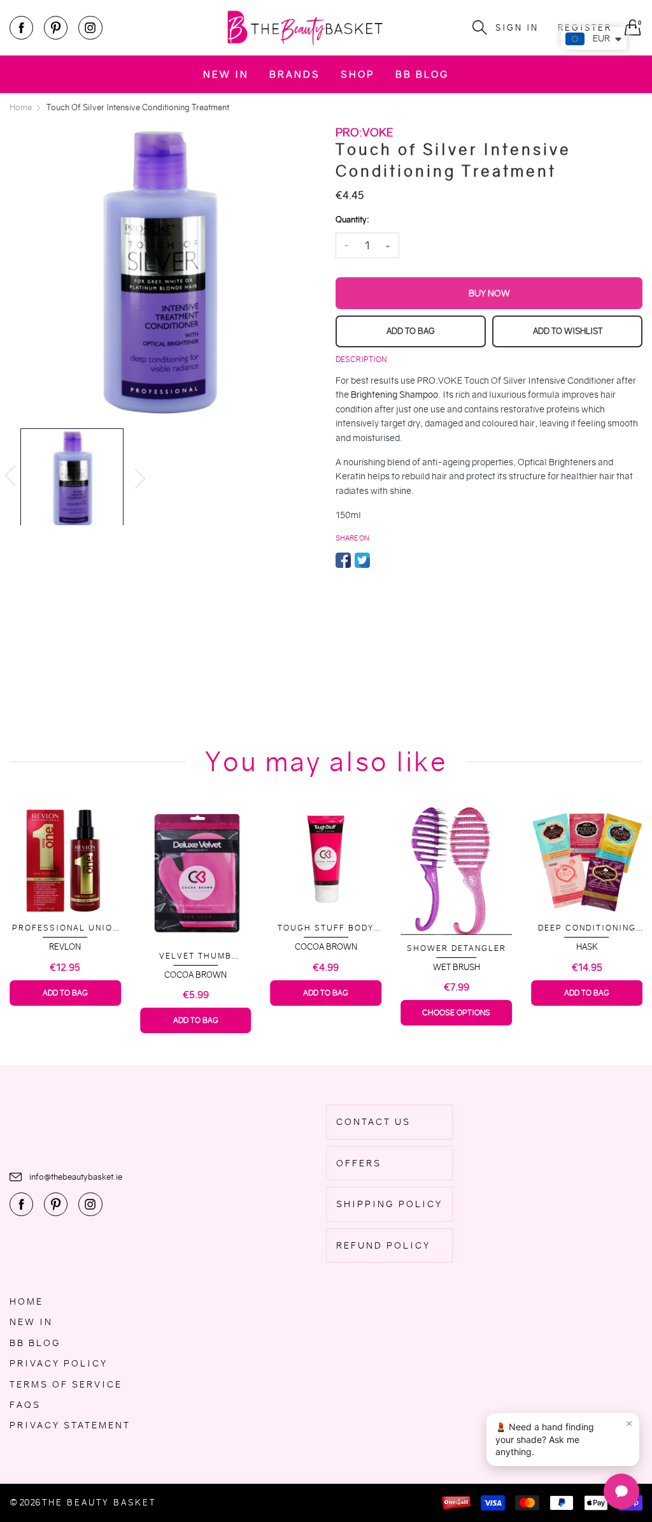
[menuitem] (226, 74)
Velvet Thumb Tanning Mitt (195, 956)
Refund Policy (383, 1245)
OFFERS (358, 1163)
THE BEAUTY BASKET (99, 1502)
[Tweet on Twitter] (362, 560)
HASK (587, 946)
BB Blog (422, 74)
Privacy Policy (59, 1363)
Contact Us (373, 1121)
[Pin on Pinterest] (381, 560)
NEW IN (226, 74)
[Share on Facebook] (343, 560)
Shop (358, 74)
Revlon (65, 946)
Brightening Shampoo (394, 394)
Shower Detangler (456, 948)
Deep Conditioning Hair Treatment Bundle (587, 928)
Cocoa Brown (195, 974)
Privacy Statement (70, 1425)
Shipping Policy (389, 1204)
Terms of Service (66, 1384)
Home (26, 1301)
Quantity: (352, 219)
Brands (294, 74)
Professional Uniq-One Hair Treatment (65, 928)
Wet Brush (456, 967)
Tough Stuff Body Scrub (326, 928)
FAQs (25, 1404)
